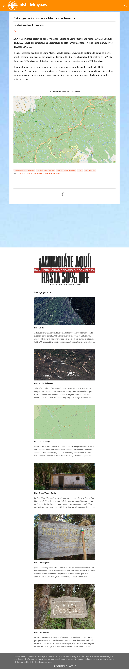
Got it (72, 666)
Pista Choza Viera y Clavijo (45, 493)
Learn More (60, 666)
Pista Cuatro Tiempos (45, 170)
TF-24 (80, 170)
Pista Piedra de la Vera (43, 383)
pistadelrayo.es (33, 4)
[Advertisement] (64, 225)
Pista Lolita (39, 328)
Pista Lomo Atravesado (66, 170)
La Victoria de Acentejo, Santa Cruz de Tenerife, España (39, 173)
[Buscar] (125, 6)
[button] (15, 31)
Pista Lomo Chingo (42, 442)
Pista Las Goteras (41, 632)
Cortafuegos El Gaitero (24, 170)
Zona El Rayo (90, 170)
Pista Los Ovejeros (42, 563)
